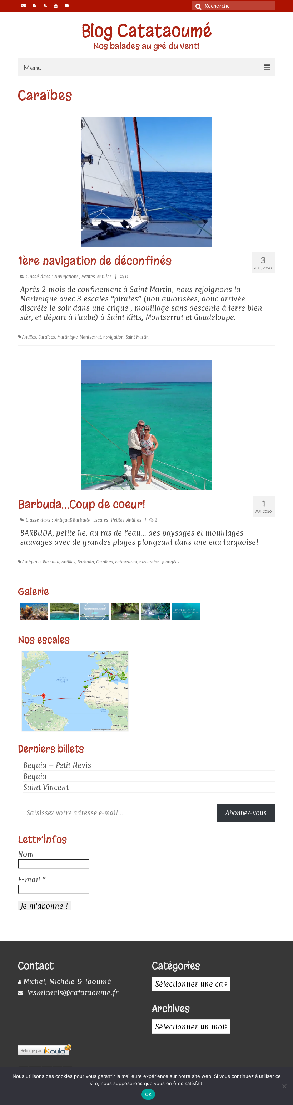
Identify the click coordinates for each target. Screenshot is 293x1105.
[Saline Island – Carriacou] (63, 611)
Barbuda (86, 561)
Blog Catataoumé (146, 30)
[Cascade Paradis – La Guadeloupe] (154, 611)
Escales (100, 520)
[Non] (284, 1086)
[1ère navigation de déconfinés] (146, 181)
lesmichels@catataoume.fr (71, 992)
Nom (26, 854)
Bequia (34, 776)
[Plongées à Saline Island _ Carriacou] (33, 611)
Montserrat (90, 337)
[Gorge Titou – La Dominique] (124, 611)
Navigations (66, 276)
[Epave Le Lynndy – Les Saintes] (185, 611)
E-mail (31, 879)
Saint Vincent (46, 787)
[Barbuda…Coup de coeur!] (146, 424)
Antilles (29, 337)
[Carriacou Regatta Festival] (94, 611)
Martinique (67, 337)
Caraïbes (46, 337)
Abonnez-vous (246, 813)
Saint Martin (137, 337)
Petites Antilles (96, 276)
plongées (170, 561)
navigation (113, 337)
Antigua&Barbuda (72, 520)
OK (148, 1094)
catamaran (126, 561)
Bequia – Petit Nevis (57, 765)
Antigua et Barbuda (40, 561)
